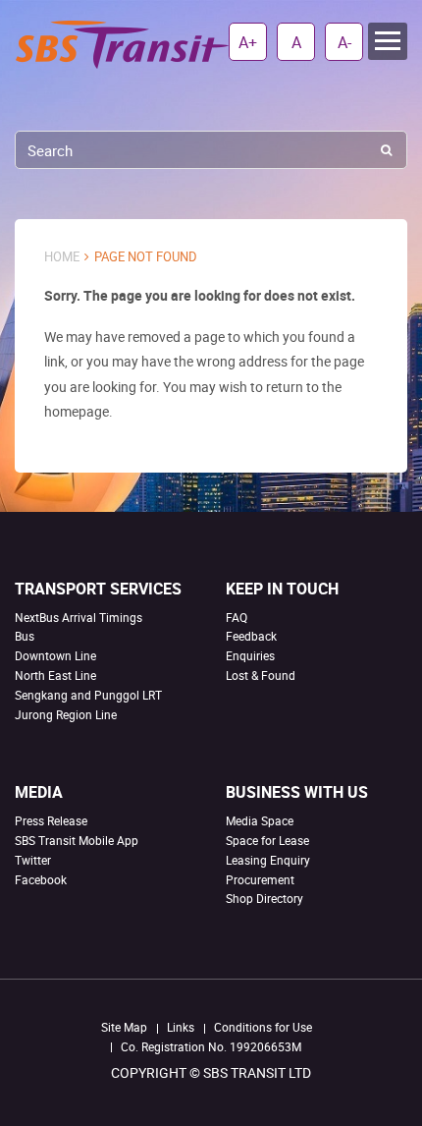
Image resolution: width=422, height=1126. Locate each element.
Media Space (259, 820)
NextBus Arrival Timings (78, 617)
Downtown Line (55, 655)
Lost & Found (260, 675)
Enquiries (250, 655)
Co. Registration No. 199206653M (211, 1046)
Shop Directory (264, 898)
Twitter (33, 860)
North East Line (55, 675)
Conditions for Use (263, 1027)
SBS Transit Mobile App (76, 840)
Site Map (124, 1027)
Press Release (51, 820)
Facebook (41, 879)
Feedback (251, 636)
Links (180, 1027)
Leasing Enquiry (268, 860)
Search (386, 150)
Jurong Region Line (66, 714)
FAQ (236, 617)
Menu (387, 41)
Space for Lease (267, 840)
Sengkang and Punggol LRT (88, 695)
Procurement (260, 879)
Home (61, 257)
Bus (24, 636)
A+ (247, 42)
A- (344, 42)
